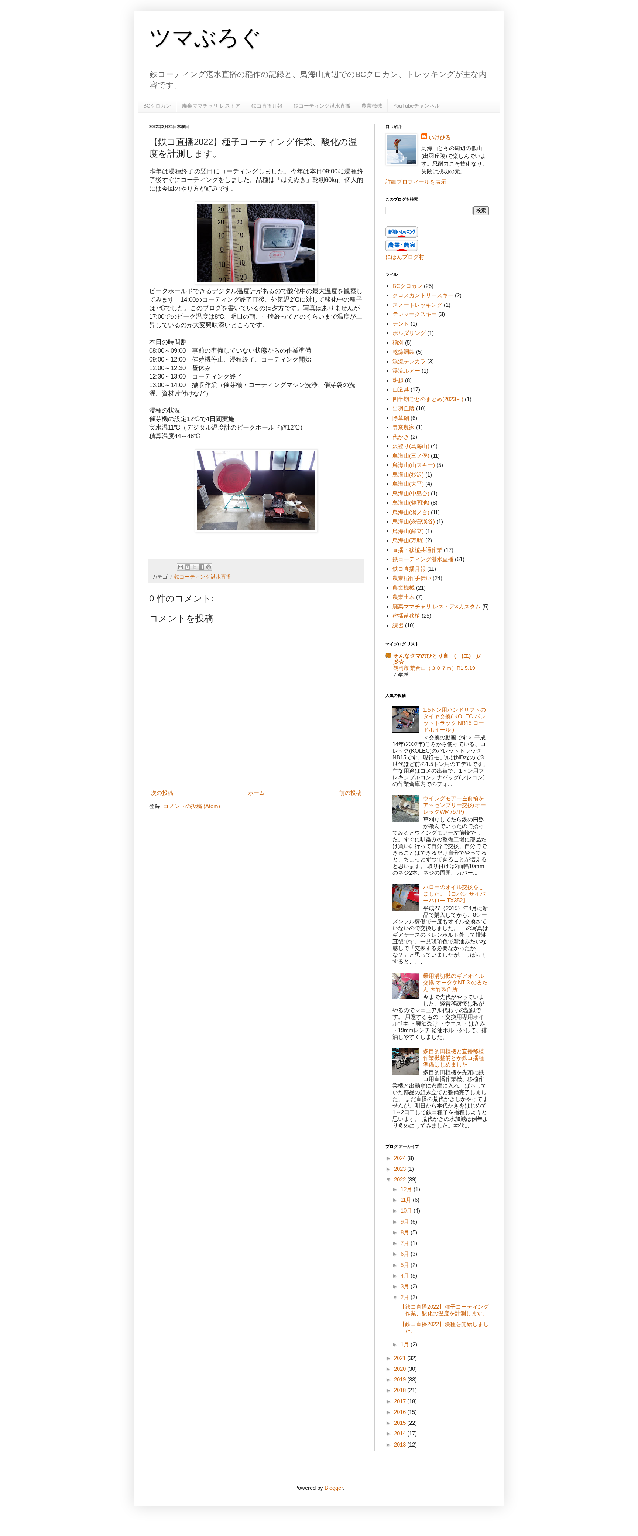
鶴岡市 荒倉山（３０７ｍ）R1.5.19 (434, 668)
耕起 (398, 380)
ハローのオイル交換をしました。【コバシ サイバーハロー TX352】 (454, 893)
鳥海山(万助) (408, 540)
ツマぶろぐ (205, 37)
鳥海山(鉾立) (408, 531)
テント (400, 324)
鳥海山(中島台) (410, 493)
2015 (400, 1423)
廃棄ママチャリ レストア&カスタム (436, 606)
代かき (400, 437)
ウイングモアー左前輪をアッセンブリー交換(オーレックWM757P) (454, 805)
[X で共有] (194, 567)
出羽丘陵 (403, 408)
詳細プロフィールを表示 (415, 182)
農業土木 (403, 597)
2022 (400, 1179)
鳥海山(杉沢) (408, 474)
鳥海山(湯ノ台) (410, 512)
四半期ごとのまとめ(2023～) (427, 399)
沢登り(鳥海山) (410, 446)
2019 (400, 1379)
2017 (400, 1401)
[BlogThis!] (187, 567)
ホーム (256, 793)
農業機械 (371, 106)
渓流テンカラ (409, 361)
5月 (406, 1265)
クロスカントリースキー (422, 295)
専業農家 (403, 427)
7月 (406, 1243)
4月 (406, 1275)
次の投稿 (162, 793)
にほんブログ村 (404, 257)
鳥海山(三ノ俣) (410, 455)
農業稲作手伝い (411, 578)
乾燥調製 (403, 352)
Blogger (334, 1488)
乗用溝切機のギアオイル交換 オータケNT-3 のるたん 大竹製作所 (455, 982)
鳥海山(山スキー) (413, 465)
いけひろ (440, 137)
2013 (400, 1444)
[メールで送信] (180, 567)
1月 (406, 1344)
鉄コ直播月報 (266, 106)
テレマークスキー (414, 314)
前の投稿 (350, 793)
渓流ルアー (406, 370)
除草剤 (400, 418)
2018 (400, 1390)
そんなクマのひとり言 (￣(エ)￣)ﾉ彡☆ (437, 658)
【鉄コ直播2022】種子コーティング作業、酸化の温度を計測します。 (444, 1309)
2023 (400, 1169)
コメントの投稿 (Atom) (191, 806)
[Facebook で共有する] (201, 567)
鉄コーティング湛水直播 (322, 106)
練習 (398, 625)
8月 (406, 1232)
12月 (407, 1189)
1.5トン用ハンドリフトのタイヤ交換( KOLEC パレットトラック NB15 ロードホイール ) (454, 719)
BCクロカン (157, 106)
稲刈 (398, 342)
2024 (400, 1158)
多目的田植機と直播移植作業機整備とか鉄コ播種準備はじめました (453, 1058)
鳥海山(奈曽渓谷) (413, 521)
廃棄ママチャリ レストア (211, 106)
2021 (400, 1358)
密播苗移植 (406, 616)
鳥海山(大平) (408, 484)
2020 (400, 1369)
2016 (400, 1412)
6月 (406, 1254)
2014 (400, 1433)
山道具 (400, 389)
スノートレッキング (417, 305)
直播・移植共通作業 (417, 550)
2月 (406, 1297)
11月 (407, 1200)
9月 (406, 1221)
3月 (406, 1286)
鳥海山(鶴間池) (410, 502)
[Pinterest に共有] (208, 567)
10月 (407, 1210)
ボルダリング (409, 333)
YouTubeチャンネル (416, 106)
